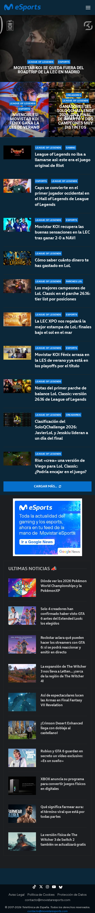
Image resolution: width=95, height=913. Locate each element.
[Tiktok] (34, 886)
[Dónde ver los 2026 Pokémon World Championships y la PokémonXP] (22, 587)
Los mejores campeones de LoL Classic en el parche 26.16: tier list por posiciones (62, 293)
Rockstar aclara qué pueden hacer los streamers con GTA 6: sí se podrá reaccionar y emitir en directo (63, 645)
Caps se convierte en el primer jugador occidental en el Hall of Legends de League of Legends (62, 196)
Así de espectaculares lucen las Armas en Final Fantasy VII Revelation (62, 700)
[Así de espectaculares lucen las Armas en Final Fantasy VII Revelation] (22, 702)
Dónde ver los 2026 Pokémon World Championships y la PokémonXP (64, 585)
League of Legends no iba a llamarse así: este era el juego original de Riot (62, 159)
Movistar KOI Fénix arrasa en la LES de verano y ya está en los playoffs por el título (62, 360)
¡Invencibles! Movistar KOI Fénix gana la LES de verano (24, 121)
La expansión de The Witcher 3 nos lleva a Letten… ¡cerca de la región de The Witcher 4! (63, 673)
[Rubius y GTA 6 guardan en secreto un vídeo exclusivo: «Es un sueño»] (22, 758)
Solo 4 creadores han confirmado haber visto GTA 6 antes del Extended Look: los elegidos (63, 616)
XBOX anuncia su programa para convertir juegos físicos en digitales (63, 784)
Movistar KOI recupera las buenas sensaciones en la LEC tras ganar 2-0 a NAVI (62, 232)
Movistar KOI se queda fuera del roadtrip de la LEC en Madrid (49, 70)
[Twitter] (41, 886)
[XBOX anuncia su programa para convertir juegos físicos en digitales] (22, 786)
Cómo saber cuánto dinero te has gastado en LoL (62, 262)
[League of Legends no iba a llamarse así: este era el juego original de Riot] (17, 152)
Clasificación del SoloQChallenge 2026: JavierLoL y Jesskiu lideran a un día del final (61, 429)
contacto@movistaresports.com (47, 900)
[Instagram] (47, 886)
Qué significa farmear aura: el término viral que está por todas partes (63, 811)
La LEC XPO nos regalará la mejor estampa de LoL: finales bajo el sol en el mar (63, 326)
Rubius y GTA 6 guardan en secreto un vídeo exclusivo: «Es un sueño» (62, 756)
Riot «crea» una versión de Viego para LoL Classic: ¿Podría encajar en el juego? (60, 465)
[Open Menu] (88, 7)
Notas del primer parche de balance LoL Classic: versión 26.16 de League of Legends (60, 393)
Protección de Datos (71, 894)
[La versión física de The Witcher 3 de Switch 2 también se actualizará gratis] (22, 841)
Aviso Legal (16, 894)
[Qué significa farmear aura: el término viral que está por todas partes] (22, 813)
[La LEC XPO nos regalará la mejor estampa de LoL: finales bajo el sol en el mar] (17, 319)
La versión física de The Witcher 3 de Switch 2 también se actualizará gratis (63, 839)
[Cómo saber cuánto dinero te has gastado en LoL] (17, 258)
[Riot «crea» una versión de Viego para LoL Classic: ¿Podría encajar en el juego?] (17, 458)
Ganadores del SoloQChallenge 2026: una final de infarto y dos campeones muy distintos (75, 116)
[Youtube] (54, 886)
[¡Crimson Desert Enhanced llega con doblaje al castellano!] (22, 730)
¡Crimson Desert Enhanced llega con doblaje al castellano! (62, 728)
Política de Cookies (40, 894)
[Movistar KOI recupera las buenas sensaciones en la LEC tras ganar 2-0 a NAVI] (17, 225)
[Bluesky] (60, 886)
